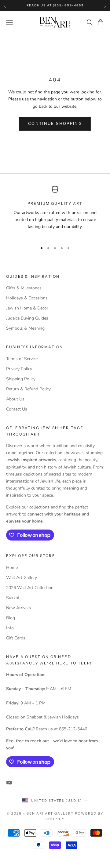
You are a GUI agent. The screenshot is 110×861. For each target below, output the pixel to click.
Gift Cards (15, 638)
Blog (10, 618)
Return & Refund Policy (28, 389)
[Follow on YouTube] (9, 783)
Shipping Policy (20, 379)
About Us (15, 399)
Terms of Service (22, 359)
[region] (55, 211)
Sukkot (13, 598)
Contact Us (16, 409)
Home (12, 567)
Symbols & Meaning (25, 328)
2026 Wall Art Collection (29, 588)
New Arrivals (18, 608)
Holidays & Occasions (27, 298)
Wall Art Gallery (21, 578)
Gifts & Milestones (24, 288)
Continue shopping (55, 123)
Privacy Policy (19, 369)
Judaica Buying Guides (27, 318)
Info (10, 628)
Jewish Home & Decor (27, 308)
